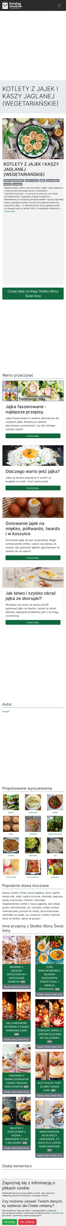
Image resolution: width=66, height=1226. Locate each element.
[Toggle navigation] (59, 5)
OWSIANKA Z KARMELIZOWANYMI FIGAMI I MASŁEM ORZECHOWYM (16, 1081)
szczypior (17, 184)
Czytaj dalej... (33, 436)
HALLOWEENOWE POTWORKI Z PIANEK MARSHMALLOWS (16, 1028)
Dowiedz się (57, 1213)
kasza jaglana (53, 180)
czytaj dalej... (10, 211)
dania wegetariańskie (13, 180)
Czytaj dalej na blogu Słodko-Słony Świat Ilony (33, 293)
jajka (42, 180)
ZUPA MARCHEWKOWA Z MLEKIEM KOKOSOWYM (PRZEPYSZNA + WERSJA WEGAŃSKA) (49, 978)
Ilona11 (6, 711)
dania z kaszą (32, 180)
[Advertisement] (33, 46)
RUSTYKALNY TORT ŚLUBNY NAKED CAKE (49, 1086)
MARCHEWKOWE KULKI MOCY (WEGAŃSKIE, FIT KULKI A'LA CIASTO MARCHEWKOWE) (49, 1140)
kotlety (7, 184)
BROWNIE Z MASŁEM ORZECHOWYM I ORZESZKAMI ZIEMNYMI (16, 974)
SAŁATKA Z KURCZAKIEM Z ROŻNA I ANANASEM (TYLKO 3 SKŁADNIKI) (16, 1135)
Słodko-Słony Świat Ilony (16, 987)
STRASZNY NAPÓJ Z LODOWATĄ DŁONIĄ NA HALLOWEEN (49, 1036)
